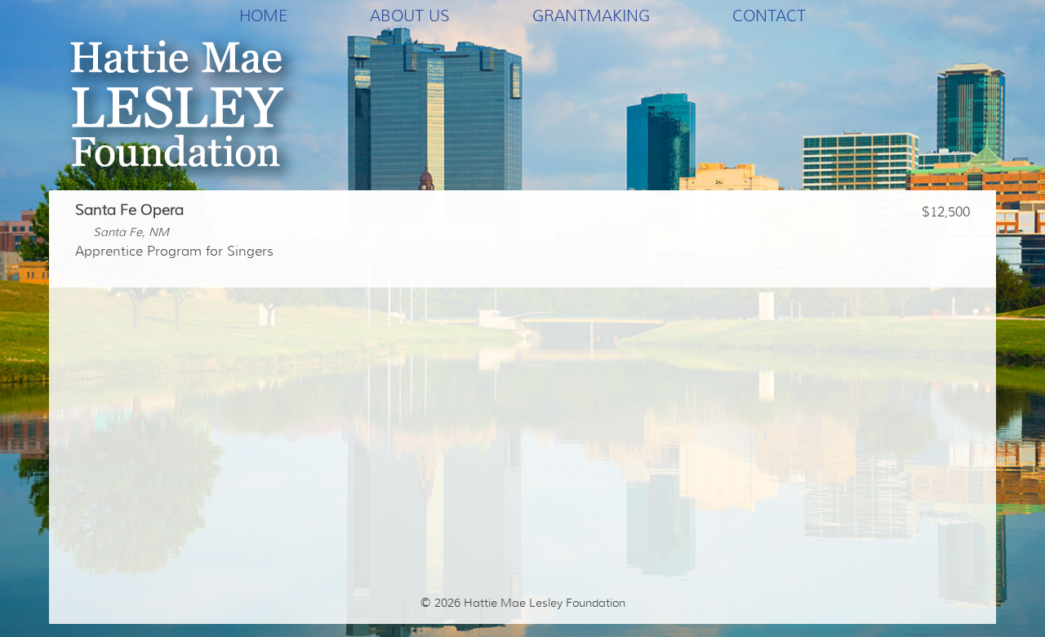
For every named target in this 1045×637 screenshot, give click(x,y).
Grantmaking (591, 15)
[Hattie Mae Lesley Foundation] (183, 110)
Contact (769, 15)
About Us (410, 15)
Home (263, 15)
